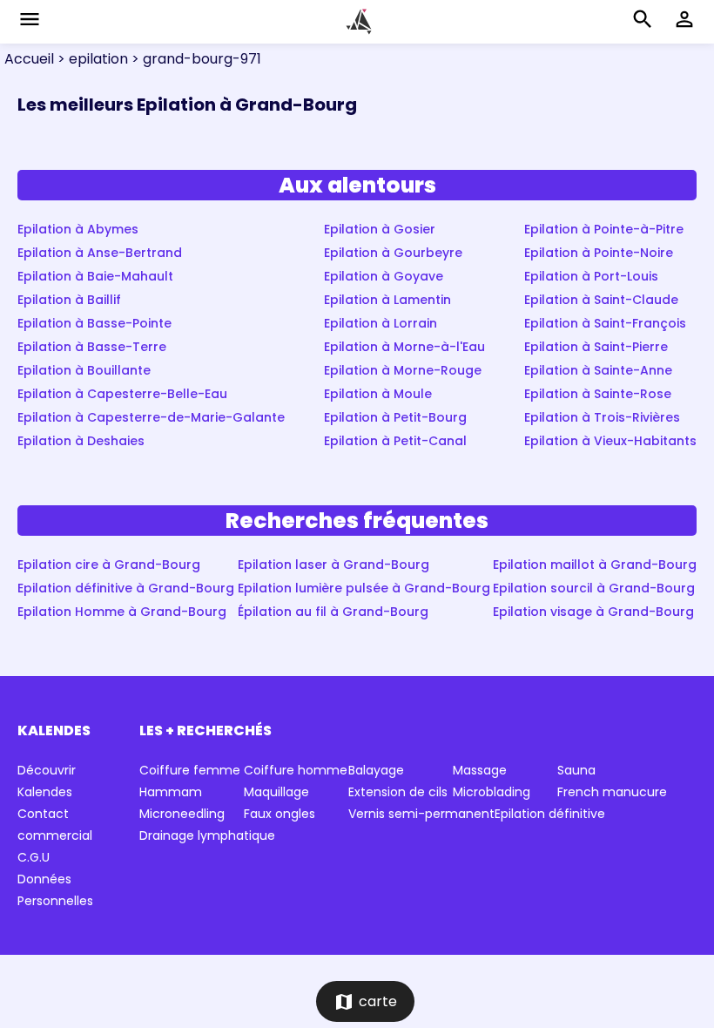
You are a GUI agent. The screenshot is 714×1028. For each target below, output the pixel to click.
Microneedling (182, 813)
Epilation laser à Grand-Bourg (333, 564)
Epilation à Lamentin (387, 299)
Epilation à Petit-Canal (395, 441)
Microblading (491, 792)
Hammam (170, 792)
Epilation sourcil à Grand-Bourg (594, 588)
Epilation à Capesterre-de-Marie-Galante (151, 417)
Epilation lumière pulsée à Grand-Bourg (364, 588)
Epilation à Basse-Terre (91, 346)
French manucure (612, 792)
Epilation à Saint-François (605, 323)
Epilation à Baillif (69, 299)
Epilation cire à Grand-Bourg (108, 564)
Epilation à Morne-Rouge (403, 370)
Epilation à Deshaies (81, 441)
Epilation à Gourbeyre (393, 252)
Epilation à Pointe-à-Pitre (604, 229)
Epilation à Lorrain (380, 323)
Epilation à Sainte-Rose (597, 393)
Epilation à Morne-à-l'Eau (404, 346)
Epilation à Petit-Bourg (395, 417)
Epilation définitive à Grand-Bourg (125, 588)
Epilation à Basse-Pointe (94, 323)
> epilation (91, 59)
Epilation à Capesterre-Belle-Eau (122, 393)
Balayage (376, 770)
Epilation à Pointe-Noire (598, 252)
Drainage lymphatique (207, 835)
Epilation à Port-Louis (591, 276)
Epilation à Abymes (77, 229)
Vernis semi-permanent (421, 813)
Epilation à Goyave (383, 276)
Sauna (576, 770)
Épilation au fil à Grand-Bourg (333, 611)
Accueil (29, 59)
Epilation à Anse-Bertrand (99, 252)
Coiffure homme (295, 770)
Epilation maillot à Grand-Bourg (595, 564)
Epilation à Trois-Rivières (602, 417)
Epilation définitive (550, 813)
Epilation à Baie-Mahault (95, 276)
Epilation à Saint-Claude (601, 299)
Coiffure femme (189, 770)
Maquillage (276, 792)
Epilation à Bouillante (84, 370)
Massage (480, 770)
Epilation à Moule (378, 393)
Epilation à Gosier (379, 229)
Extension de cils (398, 792)
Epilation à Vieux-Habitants (610, 441)
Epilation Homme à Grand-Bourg (121, 611)
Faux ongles (279, 813)
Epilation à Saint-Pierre (596, 346)
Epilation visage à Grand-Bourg (593, 611)
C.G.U (33, 857)
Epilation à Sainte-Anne (598, 370)
